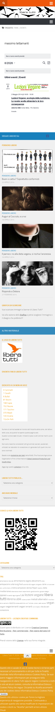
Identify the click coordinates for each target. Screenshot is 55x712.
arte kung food (17, 584)
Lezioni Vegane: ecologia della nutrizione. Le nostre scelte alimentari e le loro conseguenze (30, 101)
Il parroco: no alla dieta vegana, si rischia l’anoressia (26, 254)
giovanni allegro (44, 591)
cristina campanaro (18, 588)
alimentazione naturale (6, 581)
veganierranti (12, 606)
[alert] (27, 70)
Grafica (23, 315)
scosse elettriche (20, 603)
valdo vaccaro (42, 603)
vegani (2, 607)
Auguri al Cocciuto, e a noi (14, 216)
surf (27, 603)
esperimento (26, 591)
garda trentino (35, 591)
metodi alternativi (39, 599)
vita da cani (45, 607)
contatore (17, 467)
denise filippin (31, 588)
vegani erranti (25, 606)
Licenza (20, 640)
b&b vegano (32, 584)
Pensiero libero (9, 176)
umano (36, 603)
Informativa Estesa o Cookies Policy (37, 690)
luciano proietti (26, 599)
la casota (9, 595)
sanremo (6, 603)
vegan (50, 603)
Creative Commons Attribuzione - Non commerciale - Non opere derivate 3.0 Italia (25, 630)
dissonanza (14, 591)
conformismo (7, 588)
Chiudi (3, 710)
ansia (42, 581)
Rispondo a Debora (11, 291)
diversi (20, 591)
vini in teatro (36, 607)
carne (44, 584)
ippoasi (3, 595)
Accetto (4, 694)
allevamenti (36, 581)
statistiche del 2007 (18, 455)
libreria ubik (14, 599)
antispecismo (5, 584)
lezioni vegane (34, 595)
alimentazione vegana (22, 581)
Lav (22, 595)
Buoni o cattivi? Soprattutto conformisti (20, 179)
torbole (31, 603)
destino (40, 588)
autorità (25, 584)
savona (12, 603)
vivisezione (4, 610)
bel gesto (39, 584)
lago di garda (16, 595)
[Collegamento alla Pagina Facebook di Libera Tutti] (47, 136)
